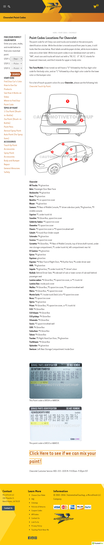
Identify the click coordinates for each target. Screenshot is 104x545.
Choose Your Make (38, 495)
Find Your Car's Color (13, 81)
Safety (7, 172)
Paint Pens (8, 126)
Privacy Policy (36, 526)
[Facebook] (29, 538)
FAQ (32, 499)
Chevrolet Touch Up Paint (40, 86)
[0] (95, 8)
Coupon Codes (36, 510)
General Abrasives (12, 168)
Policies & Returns (38, 507)
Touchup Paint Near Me (40, 530)
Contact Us (8, 508)
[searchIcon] (9, 6)
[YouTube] (32, 538)
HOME (55, 33)
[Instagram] (35, 538)
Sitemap (34, 503)
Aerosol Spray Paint (12, 130)
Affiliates (35, 514)
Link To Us (35, 522)
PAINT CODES (63, 33)
